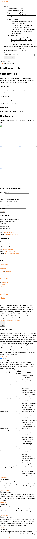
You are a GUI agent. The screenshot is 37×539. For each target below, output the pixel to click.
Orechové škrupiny (27, 31)
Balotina (23, 27)
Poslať (2, 211)
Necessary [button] (3, 356)
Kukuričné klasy (16, 31)
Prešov (3, 287)
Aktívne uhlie (25, 38)
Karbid (18, 23)
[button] (4, 53)
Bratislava (4, 283)
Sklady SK (4, 279)
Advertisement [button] (5, 515)
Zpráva (2, 208)
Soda (27, 27)
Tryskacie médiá (12, 19)
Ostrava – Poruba (7, 302)
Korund (13, 23)
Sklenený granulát (17, 29)
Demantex (23, 40)
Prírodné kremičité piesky (15, 9)
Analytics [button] (3, 503)
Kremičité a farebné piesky (12, 46)
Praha (3, 298)
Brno (2, 300)
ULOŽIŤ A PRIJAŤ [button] (5, 538)
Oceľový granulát (16, 25)
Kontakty (21, 48)
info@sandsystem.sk (12, 234)
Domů (2, 63)
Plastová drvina (16, 34)
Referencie (13, 50)
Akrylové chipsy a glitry (14, 13)
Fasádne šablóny (28, 13)
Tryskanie (7, 50)
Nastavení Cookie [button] (6, 320)
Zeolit (30, 40)
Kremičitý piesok (16, 21)
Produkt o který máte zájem (9, 200)
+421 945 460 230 (8, 232)
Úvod (5, 4)
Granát (22, 23)
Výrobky (6, 7)
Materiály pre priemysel (28, 15)
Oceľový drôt (15, 27)
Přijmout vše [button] (16, 320)
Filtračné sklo (15, 42)
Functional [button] (3, 478)
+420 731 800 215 (9, 252)
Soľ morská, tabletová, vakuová (21, 44)
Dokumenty (4, 265)
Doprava (3, 268)
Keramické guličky (29, 29)
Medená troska (27, 21)
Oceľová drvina (28, 25)
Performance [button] (4, 490)
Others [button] (2, 528)
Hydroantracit (15, 40)
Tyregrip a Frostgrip (13, 17)
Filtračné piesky (16, 38)
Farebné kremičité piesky (15, 11)
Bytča (3, 285)
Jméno (2, 192)
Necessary (5, 358)
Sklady (23, 50)
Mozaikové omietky (13, 15)
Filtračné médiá (12, 36)
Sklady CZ (4, 294)
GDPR (2, 272)
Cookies (8, 272)
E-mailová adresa (6, 196)
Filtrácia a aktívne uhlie (29, 46)
